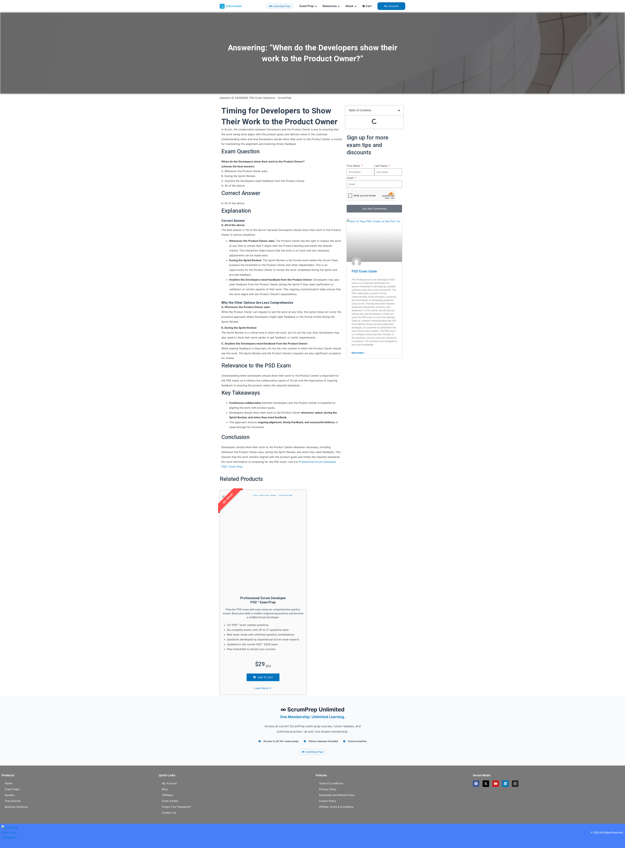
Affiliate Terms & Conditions (336, 806)
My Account (169, 783)
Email (350, 178)
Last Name (381, 165)
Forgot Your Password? (176, 806)
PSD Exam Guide (364, 271)
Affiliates (167, 795)
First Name (354, 165)
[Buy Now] (49, 830)
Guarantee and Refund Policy (337, 795)
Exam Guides (170, 801)
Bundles (9, 795)
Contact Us (169, 812)
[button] (399, 110)
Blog (164, 789)
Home (8, 783)
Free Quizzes (13, 801)
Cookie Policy (327, 801)
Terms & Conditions (331, 783)
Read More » (358, 353)
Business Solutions (16, 806)
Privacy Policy (327, 789)
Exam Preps (12, 789)
